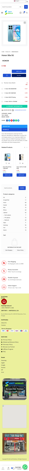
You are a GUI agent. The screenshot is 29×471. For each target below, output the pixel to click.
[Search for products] (26, 7)
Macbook (7, 220)
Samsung (5, 225)
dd (4, 197)
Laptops (5, 212)
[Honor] (6, 60)
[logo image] (8, 12)
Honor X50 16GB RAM (10, 93)
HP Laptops (7, 217)
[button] (24, 147)
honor (6, 115)
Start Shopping (8, 250)
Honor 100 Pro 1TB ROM (11, 101)
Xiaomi (5, 230)
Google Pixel (6, 200)
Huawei (5, 205)
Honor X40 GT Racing (10, 97)
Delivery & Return (7, 110)
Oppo (4, 222)
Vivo (4, 227)
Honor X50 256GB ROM (10, 88)
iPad (4, 207)
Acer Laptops (8, 215)
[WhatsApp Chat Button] (25, 466)
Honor (9, 113)
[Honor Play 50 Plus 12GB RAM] (7, 157)
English (17, 1)
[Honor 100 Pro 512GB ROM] (21, 157)
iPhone (4, 210)
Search (22, 188)
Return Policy (20, 250)
